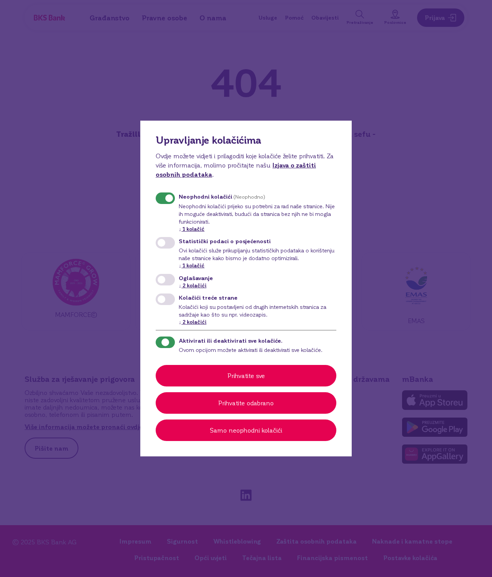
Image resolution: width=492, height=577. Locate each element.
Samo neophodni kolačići (246, 430)
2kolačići (192, 285)
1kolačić (191, 229)
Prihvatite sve (246, 375)
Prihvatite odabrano (246, 402)
